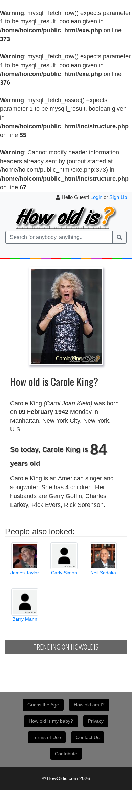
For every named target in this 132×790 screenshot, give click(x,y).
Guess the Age (43, 705)
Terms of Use (46, 737)
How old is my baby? (51, 721)
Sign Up (118, 197)
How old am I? (89, 705)
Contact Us (88, 737)
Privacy (96, 721)
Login (96, 197)
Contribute (66, 753)
